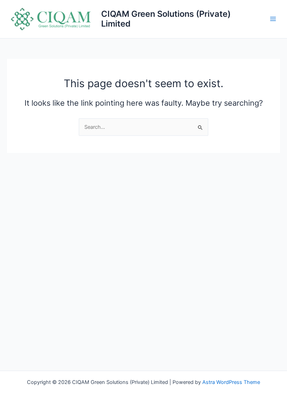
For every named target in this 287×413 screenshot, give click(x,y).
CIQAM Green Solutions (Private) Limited (166, 19)
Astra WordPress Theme (231, 382)
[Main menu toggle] (273, 19)
